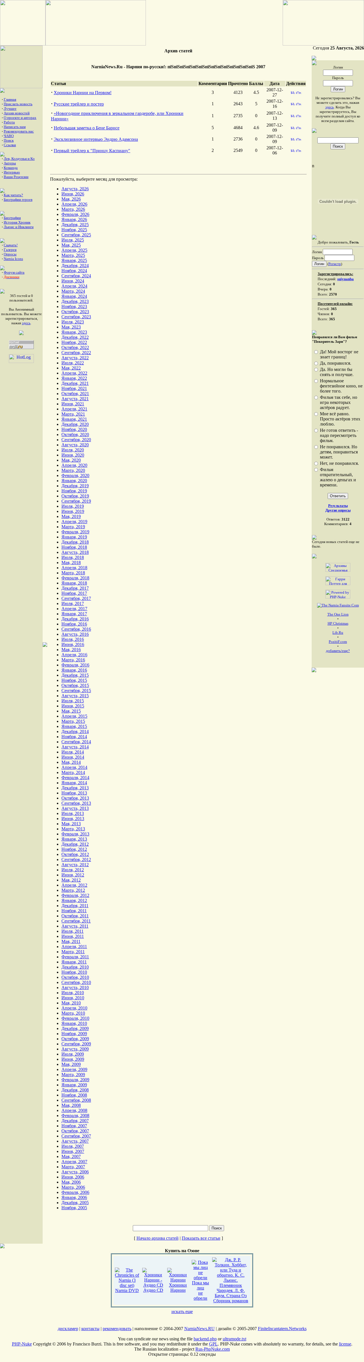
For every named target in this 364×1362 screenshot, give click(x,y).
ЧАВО (9, 136)
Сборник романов (230, 1300)
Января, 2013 (74, 839)
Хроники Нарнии (178, 1288)
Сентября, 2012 (76, 859)
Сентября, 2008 (76, 1100)
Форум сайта (14, 272)
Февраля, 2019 (75, 531)
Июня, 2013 (72, 818)
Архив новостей (17, 113)
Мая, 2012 (71, 880)
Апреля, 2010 (74, 1008)
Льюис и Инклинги (19, 227)
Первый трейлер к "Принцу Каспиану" (92, 150)
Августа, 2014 (75, 746)
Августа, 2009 (75, 1049)
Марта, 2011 (73, 951)
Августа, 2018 (75, 552)
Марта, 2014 (73, 772)
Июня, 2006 (72, 1177)
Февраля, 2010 (75, 1018)
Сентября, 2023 (76, 316)
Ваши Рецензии (16, 177)
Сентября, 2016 (76, 629)
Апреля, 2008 (74, 1110)
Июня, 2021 (72, 403)
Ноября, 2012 (74, 849)
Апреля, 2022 (74, 373)
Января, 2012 (74, 900)
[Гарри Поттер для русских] (337, 579)
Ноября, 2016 (74, 624)
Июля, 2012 (72, 869)
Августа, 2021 (75, 398)
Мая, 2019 (71, 516)
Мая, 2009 (71, 1064)
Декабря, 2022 (75, 337)
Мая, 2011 (70, 941)
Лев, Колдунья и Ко (19, 158)
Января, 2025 (74, 260)
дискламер (68, 1328)
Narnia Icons (13, 259)
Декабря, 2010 (75, 967)
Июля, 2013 (72, 813)
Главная (10, 99)
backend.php (205, 1338)
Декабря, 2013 (75, 787)
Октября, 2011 (75, 915)
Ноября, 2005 (74, 1207)
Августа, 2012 (75, 864)
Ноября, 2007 (74, 1125)
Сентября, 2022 (76, 352)
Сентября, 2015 (76, 690)
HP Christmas (338, 623)
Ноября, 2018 (74, 547)
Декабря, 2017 (75, 588)
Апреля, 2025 (74, 250)
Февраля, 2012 (75, 895)
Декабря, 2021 (75, 383)
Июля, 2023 (72, 321)
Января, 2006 (74, 1197)
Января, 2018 (74, 583)
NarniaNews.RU (199, 1328)
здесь (26, 323)
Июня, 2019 (72, 511)
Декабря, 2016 (75, 618)
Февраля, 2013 (75, 833)
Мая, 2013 (71, 823)
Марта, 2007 (73, 1166)
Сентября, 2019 (76, 501)
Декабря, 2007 (75, 1120)
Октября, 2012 (75, 854)
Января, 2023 (74, 332)
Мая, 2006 (71, 1182)
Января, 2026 (74, 219)
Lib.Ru (337, 632)
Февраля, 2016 (75, 665)
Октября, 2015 (75, 685)
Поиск (9, 140)
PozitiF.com (338, 641)
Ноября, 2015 (74, 680)
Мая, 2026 (71, 199)
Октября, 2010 (75, 977)
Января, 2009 (74, 1084)
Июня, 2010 (72, 997)
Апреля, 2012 (74, 885)
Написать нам (15, 127)
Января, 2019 (74, 537)
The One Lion (338, 614)
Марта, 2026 (73, 209)
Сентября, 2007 (76, 1136)
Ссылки (10, 145)
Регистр (334, 264)
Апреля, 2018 (74, 567)
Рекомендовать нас (19, 131)
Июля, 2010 (72, 992)
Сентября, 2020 (76, 439)
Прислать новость (18, 104)
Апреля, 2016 (74, 654)
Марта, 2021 (73, 414)
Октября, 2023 (75, 311)
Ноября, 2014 (74, 736)
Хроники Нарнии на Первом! (82, 92)
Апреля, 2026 (74, 204)
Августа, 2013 (75, 808)
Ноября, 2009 (74, 1033)
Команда (11, 168)
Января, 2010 (74, 1023)
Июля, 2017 (72, 603)
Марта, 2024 (73, 291)
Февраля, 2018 (75, 577)
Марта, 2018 (73, 572)
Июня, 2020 (72, 455)
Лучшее (10, 108)
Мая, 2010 (71, 1002)
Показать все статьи (201, 1238)
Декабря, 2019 (75, 485)
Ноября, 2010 (74, 972)
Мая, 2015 (71, 711)
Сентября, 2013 (76, 803)
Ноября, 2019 (74, 490)
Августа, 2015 (75, 695)
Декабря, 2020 (75, 424)
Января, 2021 (74, 419)
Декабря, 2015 (75, 675)
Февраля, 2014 (75, 777)
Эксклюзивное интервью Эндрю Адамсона (96, 139)
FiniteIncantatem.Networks (282, 1328)
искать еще (182, 1311)
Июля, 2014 (72, 752)
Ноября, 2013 (74, 793)
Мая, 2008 (71, 1105)
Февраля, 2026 (75, 214)
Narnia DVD (127, 1290)
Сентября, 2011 (76, 921)
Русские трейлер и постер (79, 104)
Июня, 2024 (72, 280)
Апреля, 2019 (74, 521)
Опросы (10, 254)
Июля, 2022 (72, 362)
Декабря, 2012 (75, 844)
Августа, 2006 (75, 1171)
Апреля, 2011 (74, 946)
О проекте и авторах (20, 117)
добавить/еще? (338, 651)
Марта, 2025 (73, 255)
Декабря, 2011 (74, 905)
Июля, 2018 (72, 557)
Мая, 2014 (71, 762)
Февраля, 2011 (75, 956)
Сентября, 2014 (76, 741)
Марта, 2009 (73, 1074)
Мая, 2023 (71, 327)
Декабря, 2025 (75, 224)
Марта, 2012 (73, 890)
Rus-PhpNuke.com (212, 1349)
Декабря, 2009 (75, 1028)
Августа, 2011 (74, 926)
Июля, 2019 (72, 506)
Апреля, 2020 (74, 465)
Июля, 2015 (72, 700)
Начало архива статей (157, 1238)
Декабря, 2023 (75, 301)
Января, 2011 (74, 961)
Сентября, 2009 (76, 1043)
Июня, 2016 (72, 644)
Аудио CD (153, 1290)
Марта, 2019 (73, 526)
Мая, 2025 (71, 245)
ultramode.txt (234, 1338)
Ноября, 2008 (74, 1095)
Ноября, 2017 (74, 593)
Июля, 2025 (72, 240)
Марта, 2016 (73, 659)
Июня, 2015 (72, 705)
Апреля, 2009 (74, 1069)
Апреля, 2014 (74, 767)
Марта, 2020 (73, 470)
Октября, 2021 (75, 393)
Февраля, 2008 (75, 1115)
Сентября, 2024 (76, 275)
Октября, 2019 (75, 496)
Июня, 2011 (72, 936)
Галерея (10, 249)
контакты (90, 1328)
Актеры (10, 163)
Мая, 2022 (71, 368)
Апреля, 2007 (74, 1161)
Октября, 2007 (75, 1130)
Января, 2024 (74, 296)
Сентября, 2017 (76, 598)
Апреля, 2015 (74, 716)
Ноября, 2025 (74, 229)
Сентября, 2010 (76, 982)
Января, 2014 (74, 782)
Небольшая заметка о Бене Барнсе (86, 127)
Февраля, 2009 (75, 1079)
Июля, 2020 (72, 449)
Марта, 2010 (73, 1013)
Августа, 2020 (75, 444)
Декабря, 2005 (75, 1202)
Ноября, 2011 (74, 910)
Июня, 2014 (72, 757)
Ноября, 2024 (74, 270)
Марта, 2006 (73, 1187)
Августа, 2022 (75, 357)
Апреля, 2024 (74, 286)
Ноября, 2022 (74, 342)
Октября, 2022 (75, 347)
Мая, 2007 (71, 1156)
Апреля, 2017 (74, 608)
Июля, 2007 (72, 1146)
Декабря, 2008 (75, 1089)
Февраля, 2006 (75, 1192)
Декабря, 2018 (75, 542)
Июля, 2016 (72, 639)
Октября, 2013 (75, 798)
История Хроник (17, 222)
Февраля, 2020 (75, 475)
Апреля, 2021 (74, 408)
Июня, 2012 (72, 874)
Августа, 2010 (75, 987)
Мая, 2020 (71, 460)
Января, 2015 (74, 726)
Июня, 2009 (72, 1059)
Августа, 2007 (75, 1141)
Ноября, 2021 (74, 388)
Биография (12, 218)
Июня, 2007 (72, 1151)
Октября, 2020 (75, 434)
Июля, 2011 (72, 931)
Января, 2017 (74, 613)
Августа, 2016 (75, 634)
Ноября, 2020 (74, 429)
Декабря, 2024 (75, 265)
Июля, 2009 (72, 1054)
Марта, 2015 (73, 721)
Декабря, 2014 (75, 731)
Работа (9, 122)
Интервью (12, 172)
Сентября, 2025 (76, 234)
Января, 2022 (74, 378)
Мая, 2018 (71, 562)
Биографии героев (18, 199)
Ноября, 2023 (74, 306)
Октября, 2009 (75, 1038)
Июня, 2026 (72, 193)
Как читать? (13, 195)
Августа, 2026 (75, 188)
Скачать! (11, 245)
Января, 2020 (74, 480)
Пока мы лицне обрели (200, 1290)
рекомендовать (117, 1328)
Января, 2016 (74, 670)
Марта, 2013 (73, 828)
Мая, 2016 (71, 649)
